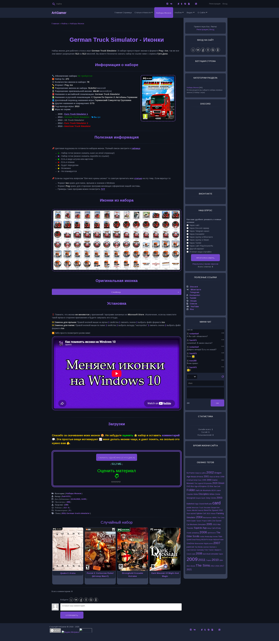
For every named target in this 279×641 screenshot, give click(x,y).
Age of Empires (200, 486)
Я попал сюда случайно (200, 252)
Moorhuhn (207, 490)
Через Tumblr (195, 243)
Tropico (208, 560)
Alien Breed (191, 566)
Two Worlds (199, 547)
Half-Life (199, 490)
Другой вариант (196, 249)
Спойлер (116, 292)
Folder (191, 490)
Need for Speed (211, 510)
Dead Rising (196, 539)
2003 (219, 497)
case (218, 490)
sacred (193, 513)
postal (189, 508)
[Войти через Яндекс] (86, 600)
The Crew (220, 517)
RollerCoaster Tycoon (194, 521)
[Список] (189, 4)
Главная (55, 23)
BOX (214, 490)
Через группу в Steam (199, 240)
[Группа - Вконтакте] (171, 4)
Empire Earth (200, 498)
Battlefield (190, 504)
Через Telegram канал (199, 231)
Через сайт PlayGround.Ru (201, 246)
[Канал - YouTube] (192, 4)
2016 (217, 566)
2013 (215, 524)
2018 (221, 510)
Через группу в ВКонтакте (201, 237)
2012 (213, 566)
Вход (225, 4)
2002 (210, 472)
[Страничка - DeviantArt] (178, 4)
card (216, 502)
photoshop (195, 533)
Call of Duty (216, 528)
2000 (209, 480)
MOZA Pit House (207, 539)
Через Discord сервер (199, 228)
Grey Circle (211, 498)
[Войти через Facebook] (81, 600)
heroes (215, 536)
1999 (204, 480)
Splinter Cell (201, 513)
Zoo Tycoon (216, 521)
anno (211, 543)
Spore (221, 554)
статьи (190, 480)
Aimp (209, 528)
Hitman (213, 513)
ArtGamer (59, 12)
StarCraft (217, 486)
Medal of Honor (197, 477)
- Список (192, 304)
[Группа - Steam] (185, 4)
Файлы (64, 23)
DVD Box (190, 486)
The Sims (203, 565)
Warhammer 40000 (210, 517)
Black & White (215, 477)
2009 (192, 559)
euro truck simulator (210, 554)
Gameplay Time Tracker (205, 550)
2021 (189, 569)
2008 (199, 553)
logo (196, 504)
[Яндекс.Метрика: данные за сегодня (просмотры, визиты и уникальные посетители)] (70, 632)
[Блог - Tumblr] (181, 4)
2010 (63, 513)
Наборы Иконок (77, 23)
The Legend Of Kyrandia (203, 483)
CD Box (210, 486)
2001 (206, 476)
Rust (188, 513)
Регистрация (214, 4)
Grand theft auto (205, 504)
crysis (193, 554)
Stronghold (191, 498)
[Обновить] (222, 377)
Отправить (72, 615)
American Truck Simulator (201, 507)
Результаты (198, 264)
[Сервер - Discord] (167, 4)
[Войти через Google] (91, 600)
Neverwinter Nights (202, 543)
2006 (203, 532)
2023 (208, 513)
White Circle (214, 494)
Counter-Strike (192, 494)
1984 (221, 560)
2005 (209, 524)
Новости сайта (200, 473)
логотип (206, 547)
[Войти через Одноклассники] (96, 600)
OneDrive (190, 543)
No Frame (191, 473)
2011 (201, 560)
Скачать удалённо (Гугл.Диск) (116, 457)
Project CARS (207, 521)
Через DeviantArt (196, 234)
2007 (216, 543)
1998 (222, 477)
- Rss (191, 309)
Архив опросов (211, 264)
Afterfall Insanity (197, 510)
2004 (199, 517)
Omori (221, 483)
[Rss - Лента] (196, 4)
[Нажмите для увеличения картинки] (116, 271)
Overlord (212, 547)
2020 (215, 483)
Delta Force (197, 480)
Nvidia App (208, 536)
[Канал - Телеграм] (175, 4)
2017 (222, 566)
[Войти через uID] (71, 600)
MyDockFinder (218, 539)
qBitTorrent (212, 533)
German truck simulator (78, 513)
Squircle (198, 528)
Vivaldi (189, 533)
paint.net (190, 547)
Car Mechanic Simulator (196, 524)
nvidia (202, 536)
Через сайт (194, 225)
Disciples (204, 493)
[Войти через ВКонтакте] (76, 600)
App (205, 528)
